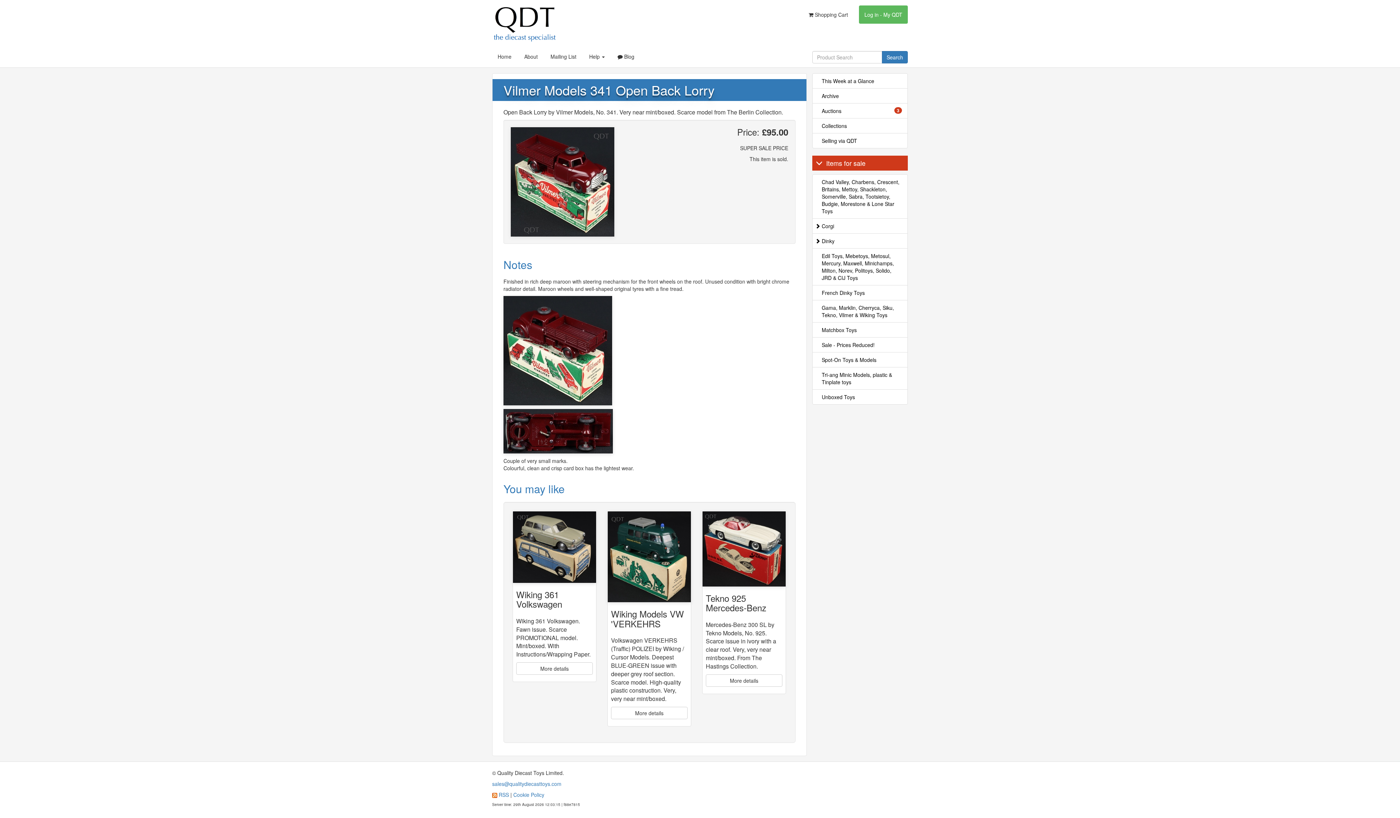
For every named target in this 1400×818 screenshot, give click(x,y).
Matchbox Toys (839, 330)
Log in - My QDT (883, 14)
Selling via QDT (839, 140)
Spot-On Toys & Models (849, 359)
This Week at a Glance (848, 81)
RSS (504, 794)
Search (895, 57)
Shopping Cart (830, 14)
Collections (834, 125)
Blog (628, 56)
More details (554, 668)
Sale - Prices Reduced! (848, 344)
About (531, 56)
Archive (830, 96)
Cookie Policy (528, 794)
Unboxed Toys (838, 397)
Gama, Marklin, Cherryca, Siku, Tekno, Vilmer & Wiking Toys (858, 311)
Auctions (861, 110)
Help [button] (595, 56)
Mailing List (563, 56)
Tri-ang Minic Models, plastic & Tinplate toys (857, 378)
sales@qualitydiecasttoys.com (526, 783)
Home (505, 56)
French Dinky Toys (843, 292)
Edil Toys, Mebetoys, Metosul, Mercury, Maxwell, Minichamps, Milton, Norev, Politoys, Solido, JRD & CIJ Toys (858, 266)
